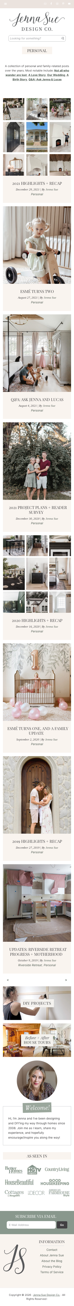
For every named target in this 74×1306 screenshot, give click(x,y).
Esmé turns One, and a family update (37, 731)
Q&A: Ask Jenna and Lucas (37, 399)
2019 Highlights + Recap (37, 841)
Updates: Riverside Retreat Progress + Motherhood (38, 952)
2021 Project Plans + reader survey (38, 510)
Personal (37, 194)
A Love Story (37, 75)
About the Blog (51, 1261)
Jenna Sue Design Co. (46, 1295)
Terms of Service (52, 1272)
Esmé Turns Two (37, 291)
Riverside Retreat (30, 965)
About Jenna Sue (52, 1255)
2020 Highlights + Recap (37, 620)
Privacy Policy (51, 1266)
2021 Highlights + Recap (37, 183)
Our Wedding (56, 75)
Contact (51, 1250)
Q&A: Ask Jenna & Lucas (45, 79)
